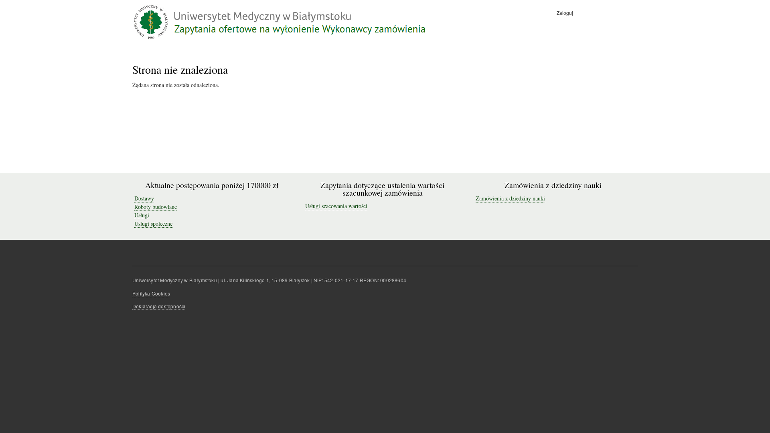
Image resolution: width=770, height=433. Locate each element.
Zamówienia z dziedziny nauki (510, 198)
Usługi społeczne (153, 223)
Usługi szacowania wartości (336, 206)
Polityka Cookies (151, 293)
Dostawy (144, 198)
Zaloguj (565, 12)
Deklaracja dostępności (158, 306)
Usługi (141, 215)
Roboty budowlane (155, 206)
